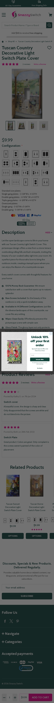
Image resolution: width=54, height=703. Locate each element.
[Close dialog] (51, 333)
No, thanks (40, 368)
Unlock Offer (40, 359)
